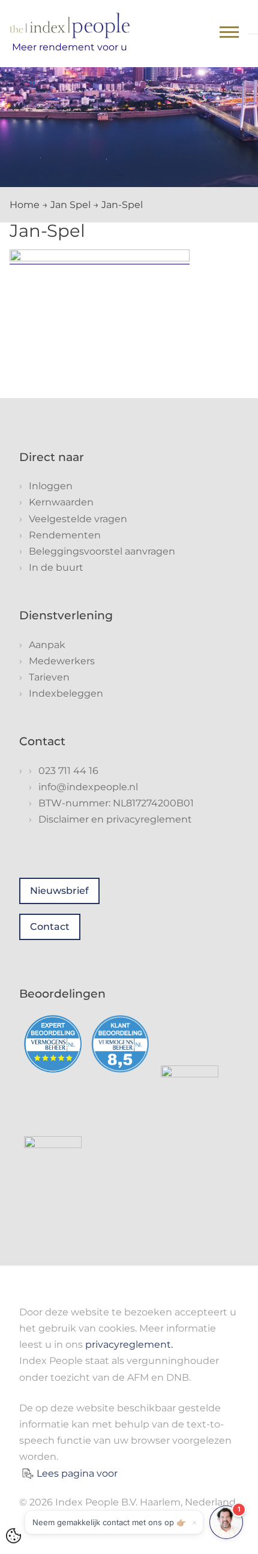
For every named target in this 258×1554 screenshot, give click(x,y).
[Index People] (70, 25)
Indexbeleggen (66, 693)
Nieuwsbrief (59, 890)
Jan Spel (70, 204)
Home (25, 204)
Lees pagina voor (77, 1473)
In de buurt (56, 567)
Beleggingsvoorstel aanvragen (102, 551)
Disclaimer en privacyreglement (115, 819)
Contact (50, 926)
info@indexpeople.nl (88, 787)
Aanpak (47, 644)
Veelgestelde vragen (78, 519)
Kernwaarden (61, 502)
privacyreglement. (129, 1344)
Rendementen (65, 535)
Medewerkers (62, 661)
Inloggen (51, 486)
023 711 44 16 (68, 770)
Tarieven (49, 677)
